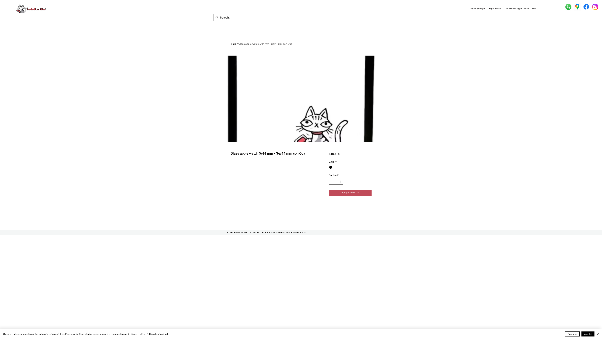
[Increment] (340, 182)
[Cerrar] (598, 333)
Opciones (572, 334)
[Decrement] (331, 182)
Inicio (233, 43)
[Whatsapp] (568, 7)
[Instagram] (595, 7)
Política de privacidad (157, 334)
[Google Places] (577, 7)
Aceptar (588, 334)
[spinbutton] (335, 182)
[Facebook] (586, 7)
